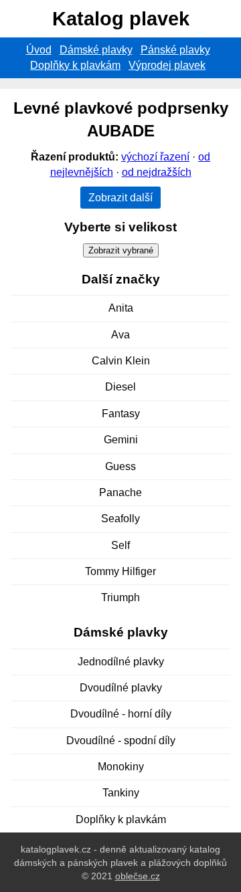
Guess (120, 466)
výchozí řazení (155, 156)
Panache (120, 492)
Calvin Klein (121, 360)
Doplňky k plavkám (75, 65)
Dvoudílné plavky (121, 687)
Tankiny (120, 792)
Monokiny (121, 766)
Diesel (120, 387)
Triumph (120, 597)
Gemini (121, 439)
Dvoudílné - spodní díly (120, 740)
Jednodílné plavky (121, 661)
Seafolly (120, 518)
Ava (120, 334)
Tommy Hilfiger (120, 571)
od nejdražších (156, 172)
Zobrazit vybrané (120, 250)
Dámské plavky (96, 49)
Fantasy (121, 413)
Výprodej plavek (167, 65)
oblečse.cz (137, 876)
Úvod (39, 49)
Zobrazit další (120, 197)
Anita (120, 308)
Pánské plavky (175, 49)
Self (120, 545)
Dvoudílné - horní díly (120, 713)
